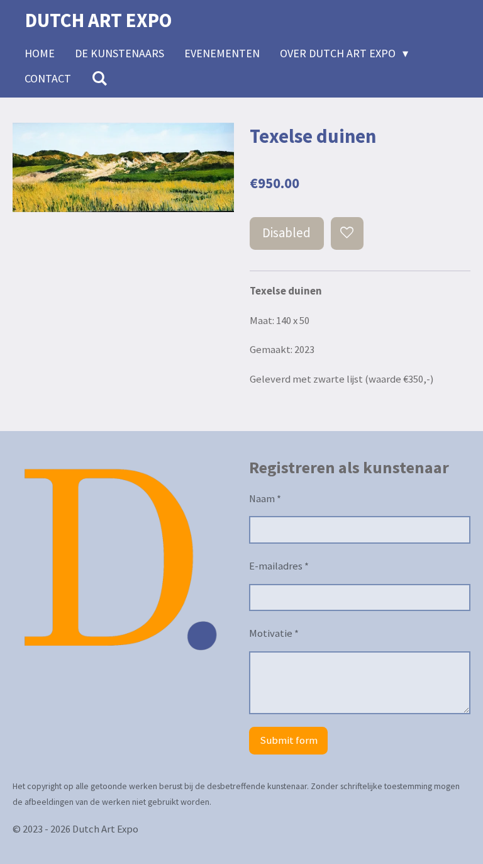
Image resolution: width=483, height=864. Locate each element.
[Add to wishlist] (347, 233)
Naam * (265, 498)
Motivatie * (274, 633)
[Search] (99, 78)
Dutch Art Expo (98, 20)
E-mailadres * (279, 566)
